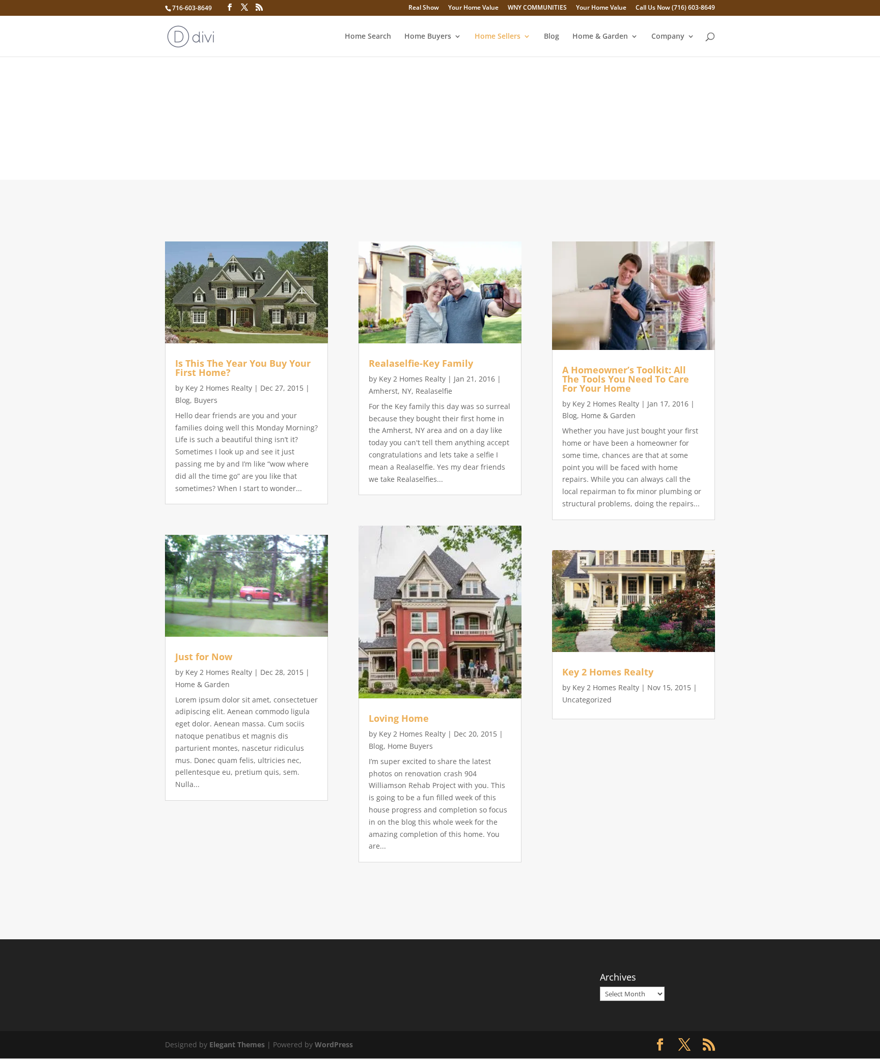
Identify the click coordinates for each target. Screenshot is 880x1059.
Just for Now (203, 656)
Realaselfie (434, 391)
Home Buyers (427, 37)
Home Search (368, 37)
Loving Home (399, 718)
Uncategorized (587, 699)
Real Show (423, 8)
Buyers (205, 400)
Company (667, 37)
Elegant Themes (237, 1044)
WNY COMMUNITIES (537, 8)
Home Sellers (497, 37)
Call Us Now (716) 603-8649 (675, 8)
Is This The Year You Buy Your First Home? (243, 367)
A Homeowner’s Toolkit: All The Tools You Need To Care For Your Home (625, 379)
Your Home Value (473, 8)
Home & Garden (600, 37)
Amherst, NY (390, 391)
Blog (551, 37)
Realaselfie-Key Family (421, 363)
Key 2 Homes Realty (218, 388)
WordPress (334, 1044)
